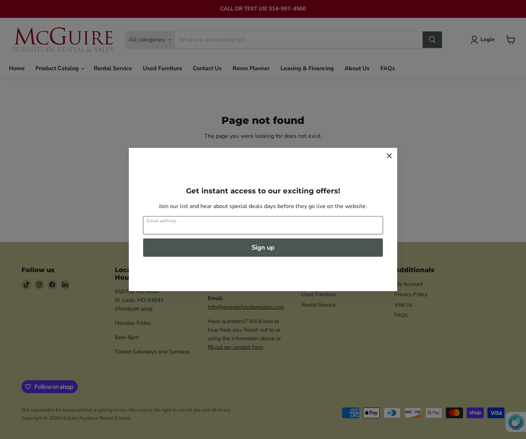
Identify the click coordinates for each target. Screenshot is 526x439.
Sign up (263, 247)
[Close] (389, 156)
